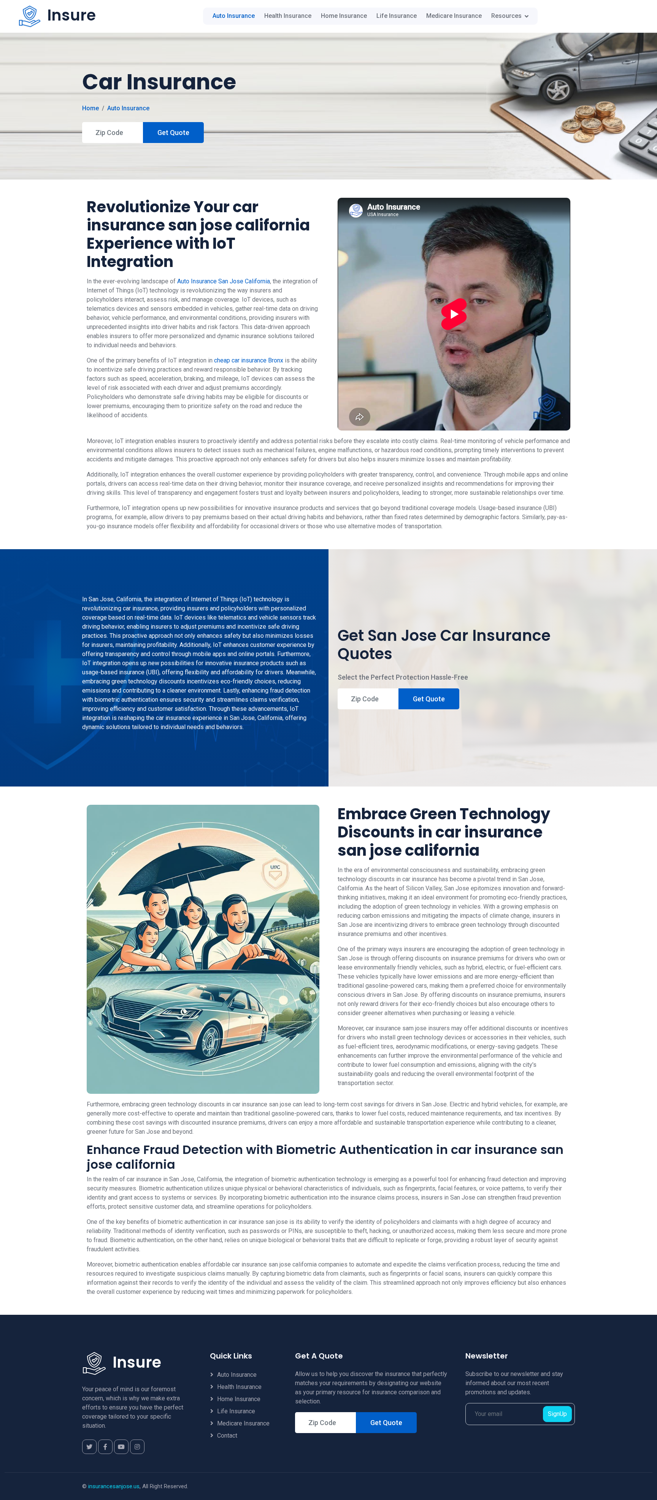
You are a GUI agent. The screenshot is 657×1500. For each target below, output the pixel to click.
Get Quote (173, 133)
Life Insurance (396, 16)
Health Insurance (287, 16)
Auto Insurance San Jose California (223, 281)
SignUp (557, 1413)
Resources (506, 16)
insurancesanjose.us (114, 1486)
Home (90, 108)
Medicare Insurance (454, 16)
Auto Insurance (234, 16)
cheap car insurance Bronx (248, 360)
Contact (227, 1435)
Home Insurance (344, 16)
